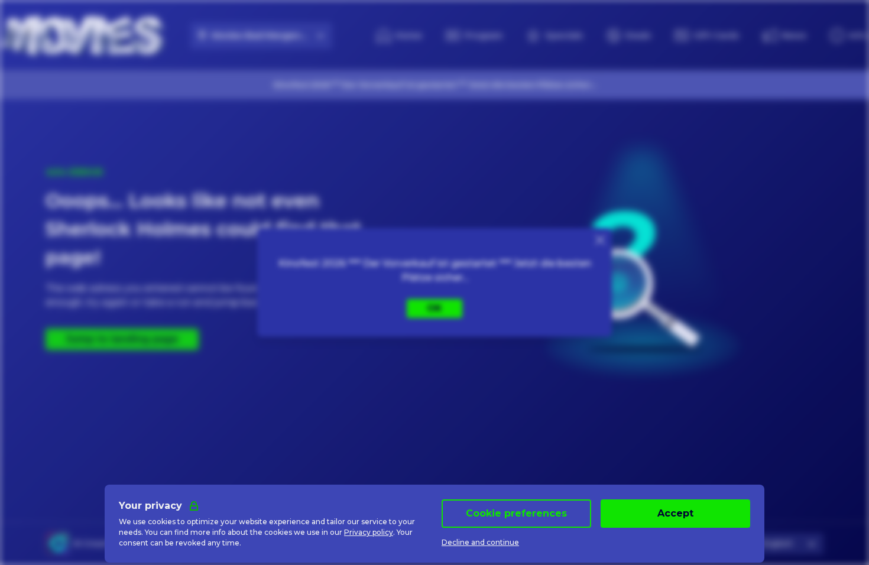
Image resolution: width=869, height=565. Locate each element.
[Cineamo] (57, 544)
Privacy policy (368, 532)
